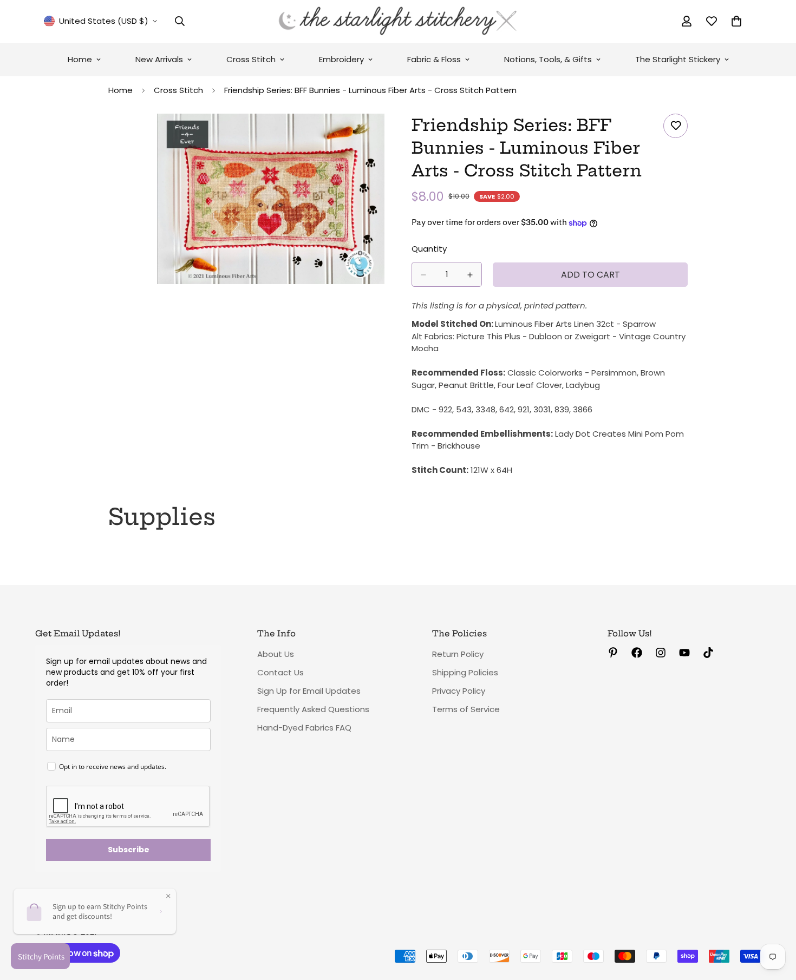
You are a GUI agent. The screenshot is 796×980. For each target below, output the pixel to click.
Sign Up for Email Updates (309, 690)
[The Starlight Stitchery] (398, 21)
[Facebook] (636, 652)
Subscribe (128, 849)
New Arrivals (159, 59)
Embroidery (341, 59)
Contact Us (280, 672)
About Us (275, 654)
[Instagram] (660, 652)
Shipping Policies (465, 672)
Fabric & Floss (434, 59)
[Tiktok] (708, 652)
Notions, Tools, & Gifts (548, 59)
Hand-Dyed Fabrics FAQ (304, 727)
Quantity (429, 249)
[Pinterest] (613, 652)
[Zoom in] (375, 136)
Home (80, 59)
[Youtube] (684, 652)
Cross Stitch (251, 59)
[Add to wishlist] (675, 126)
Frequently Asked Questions (313, 709)
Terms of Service (466, 709)
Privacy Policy (458, 690)
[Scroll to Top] (774, 921)
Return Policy (458, 654)
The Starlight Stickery (677, 59)
